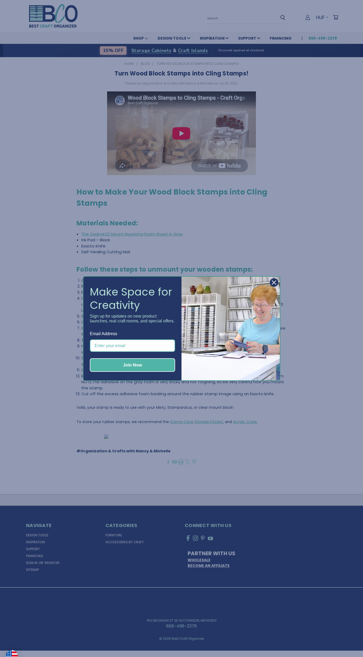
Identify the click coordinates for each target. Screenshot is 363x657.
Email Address (103, 333)
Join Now (132, 365)
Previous (348, 640)
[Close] (274, 282)
